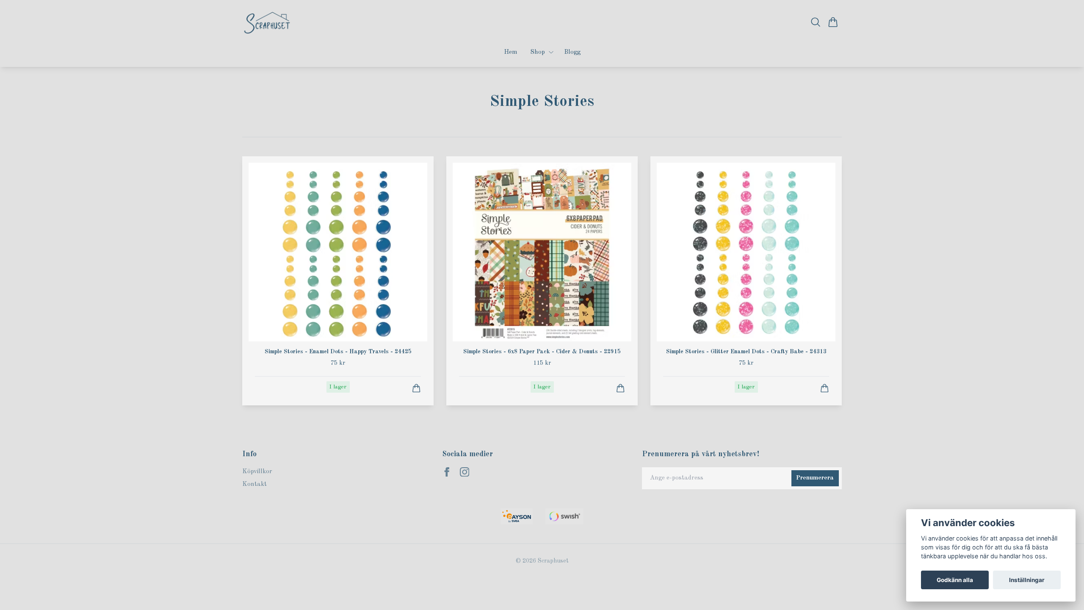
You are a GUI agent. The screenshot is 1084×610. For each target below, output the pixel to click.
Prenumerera (815, 478)
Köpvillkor (257, 472)
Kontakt (254, 484)
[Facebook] (447, 472)
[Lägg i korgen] (416, 388)
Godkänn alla (955, 580)
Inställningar (1027, 580)
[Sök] (815, 22)
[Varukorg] (833, 22)
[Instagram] (465, 472)
